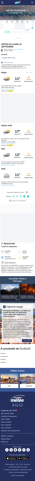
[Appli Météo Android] (23, 458)
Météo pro (4, 442)
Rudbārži (22, 6)
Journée (7, 31)
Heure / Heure (16, 31)
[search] (32, 2)
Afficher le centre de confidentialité (18, 472)
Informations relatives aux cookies (18, 467)
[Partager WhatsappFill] (28, 196)
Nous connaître (6, 422)
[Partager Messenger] (24, 196)
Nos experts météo (7, 413)
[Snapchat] (15, 450)
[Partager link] (13, 196)
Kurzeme (10, 6)
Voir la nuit (29, 72)
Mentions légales (9, 464)
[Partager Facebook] (17, 196)
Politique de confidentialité (12, 470)
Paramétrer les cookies (26, 469)
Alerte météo (5, 419)
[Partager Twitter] (21, 196)
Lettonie (5, 6)
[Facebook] (7, 450)
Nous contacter (6, 428)
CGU (17, 464)
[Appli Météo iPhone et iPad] (11, 458)
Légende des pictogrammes (10, 431)
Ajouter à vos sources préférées (19, 200)
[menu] (2, 2)
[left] (1, 24)
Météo (2, 6)
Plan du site (27, 464)
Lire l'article (27, 341)
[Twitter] (11, 450)
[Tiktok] (28, 450)
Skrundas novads (16, 6)
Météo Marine (5, 439)
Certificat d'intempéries (9, 416)
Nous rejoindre (6, 425)
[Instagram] (19, 450)
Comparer (27, 31)
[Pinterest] (24, 450)
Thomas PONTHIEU (18, 49)
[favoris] (27, 10)
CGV (21, 464)
